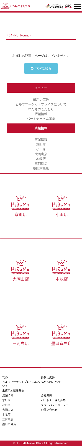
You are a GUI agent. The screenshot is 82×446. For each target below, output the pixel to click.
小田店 (41, 149)
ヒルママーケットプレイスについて (41, 104)
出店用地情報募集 (13, 390)
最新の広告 (41, 99)
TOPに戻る (43, 68)
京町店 (41, 144)
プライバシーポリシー (54, 405)
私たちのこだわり (41, 109)
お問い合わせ (49, 409)
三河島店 (41, 163)
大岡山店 (41, 154)
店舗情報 (41, 114)
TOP (5, 377)
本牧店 (41, 159)
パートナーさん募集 (41, 118)
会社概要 (46, 395)
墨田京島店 (41, 168)
